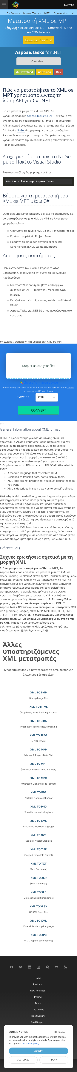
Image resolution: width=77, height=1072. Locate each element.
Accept (38, 1051)
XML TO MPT (38, 763)
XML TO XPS (39, 934)
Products (37, 984)
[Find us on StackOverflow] (38, 966)
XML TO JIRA (38, 721)
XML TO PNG (38, 806)
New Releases (37, 990)
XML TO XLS (38, 892)
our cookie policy (30, 1043)
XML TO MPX (38, 778)
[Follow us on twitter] (20, 967)
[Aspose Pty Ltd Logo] (15, 4)
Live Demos (38, 1009)
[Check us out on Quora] (47, 966)
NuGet (21, 130)
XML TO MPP (38, 749)
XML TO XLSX (38, 906)
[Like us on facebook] (11, 967)
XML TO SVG (38, 835)
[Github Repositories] (56, 967)
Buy (58, 72)
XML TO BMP (38, 692)
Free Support (37, 1015)
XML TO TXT (39, 863)
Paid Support (37, 1022)
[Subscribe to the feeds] (65, 966)
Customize (23, 1060)
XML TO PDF (38, 792)
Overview (37, 61)
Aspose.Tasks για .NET (41, 115)
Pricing (46, 72)
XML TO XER (39, 877)
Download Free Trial (38, 40)
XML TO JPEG (38, 735)
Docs (38, 1003)
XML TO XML (38, 820)
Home (38, 978)
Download (26, 72)
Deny (54, 1060)
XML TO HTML (39, 706)
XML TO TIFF (38, 849)
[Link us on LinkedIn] (29, 966)
